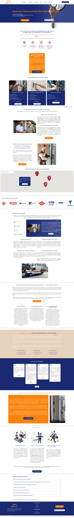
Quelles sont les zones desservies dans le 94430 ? (21, 479)
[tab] (19, 222)
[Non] (72, 516)
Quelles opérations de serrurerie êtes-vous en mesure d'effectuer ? (25, 484)
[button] (37, 479)
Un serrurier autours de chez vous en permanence (37, 169)
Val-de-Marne (56, 335)
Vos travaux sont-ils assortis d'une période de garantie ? (23, 495)
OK (60, 516)
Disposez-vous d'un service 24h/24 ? (19, 487)
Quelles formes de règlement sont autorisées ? (21, 492)
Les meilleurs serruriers (24, 333)
